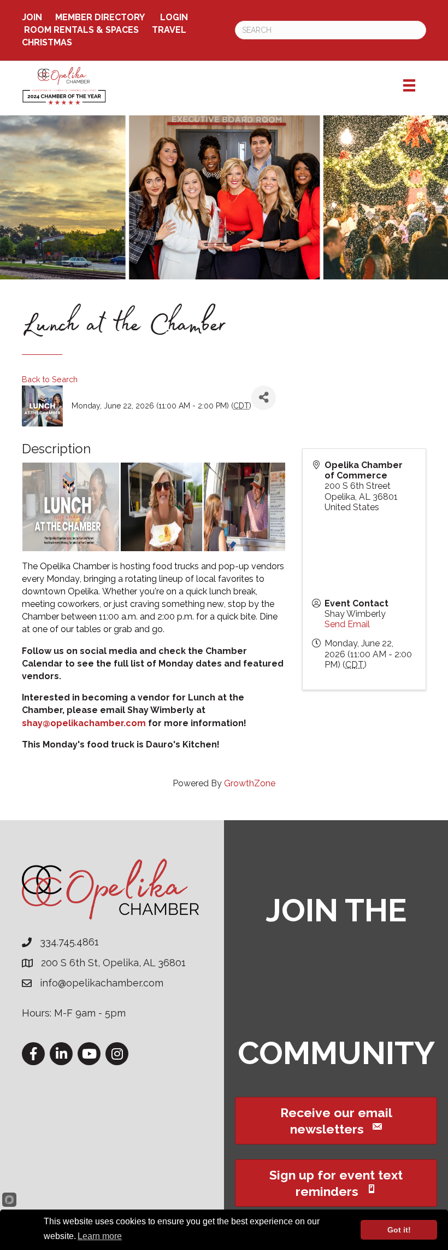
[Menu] (409, 85)
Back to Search (50, 379)
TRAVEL (169, 30)
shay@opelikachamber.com (84, 723)
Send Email (347, 624)
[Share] (263, 397)
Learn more (100, 1236)
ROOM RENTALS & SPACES (81, 30)
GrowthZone (249, 783)
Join (32, 17)
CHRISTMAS (47, 42)
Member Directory (100, 17)
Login (174, 17)
